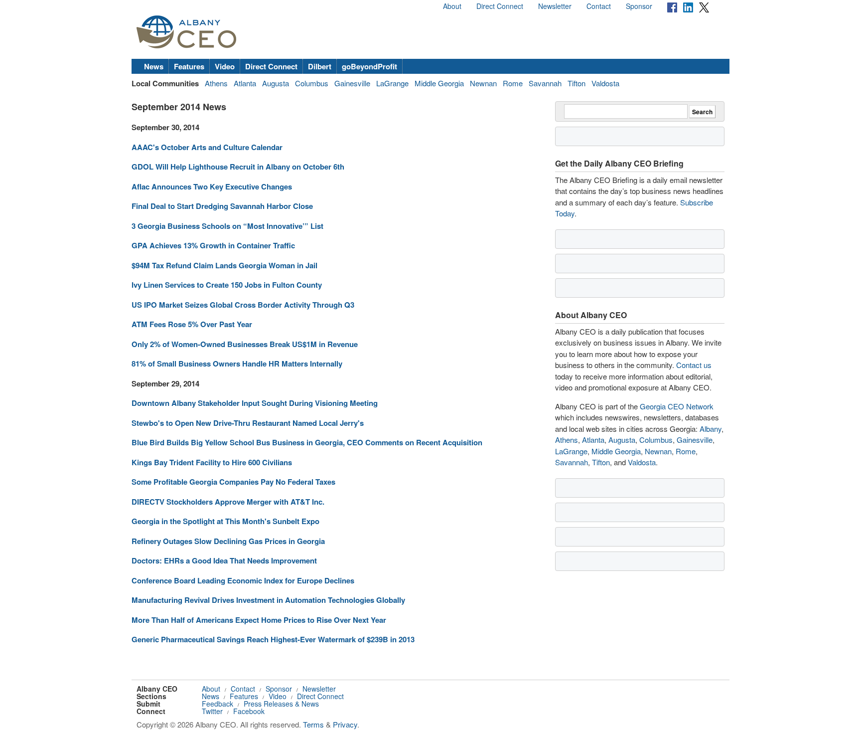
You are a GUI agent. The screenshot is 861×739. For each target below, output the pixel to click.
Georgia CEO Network (677, 406)
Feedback (217, 704)
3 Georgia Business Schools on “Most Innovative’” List (227, 225)
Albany (710, 428)
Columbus (311, 83)
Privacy (345, 724)
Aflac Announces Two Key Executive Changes (212, 186)
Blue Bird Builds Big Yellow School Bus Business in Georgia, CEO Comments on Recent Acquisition (307, 442)
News (153, 66)
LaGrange (392, 83)
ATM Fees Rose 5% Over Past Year (192, 324)
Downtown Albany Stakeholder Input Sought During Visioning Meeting (255, 402)
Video (225, 66)
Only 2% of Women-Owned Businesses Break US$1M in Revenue (245, 344)
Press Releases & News (281, 704)
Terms (313, 724)
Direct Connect (499, 6)
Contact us (694, 365)
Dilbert (319, 66)
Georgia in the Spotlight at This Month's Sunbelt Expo (225, 521)
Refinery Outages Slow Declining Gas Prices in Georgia (228, 541)
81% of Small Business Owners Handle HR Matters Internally (237, 363)
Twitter (212, 711)
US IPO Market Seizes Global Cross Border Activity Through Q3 (243, 304)
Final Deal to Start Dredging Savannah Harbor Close (222, 205)
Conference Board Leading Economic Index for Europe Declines (243, 580)
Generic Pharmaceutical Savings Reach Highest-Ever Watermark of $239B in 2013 (273, 639)
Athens (216, 83)
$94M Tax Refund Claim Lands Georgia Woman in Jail (224, 265)
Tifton (576, 83)
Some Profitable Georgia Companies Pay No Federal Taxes (233, 481)
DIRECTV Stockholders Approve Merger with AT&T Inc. (228, 501)
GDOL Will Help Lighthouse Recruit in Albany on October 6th (238, 166)
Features (189, 66)
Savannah (545, 83)
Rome (513, 83)
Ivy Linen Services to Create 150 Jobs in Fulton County (227, 284)
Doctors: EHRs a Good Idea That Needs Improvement (224, 560)
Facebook (249, 711)
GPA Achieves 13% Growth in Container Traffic (213, 245)
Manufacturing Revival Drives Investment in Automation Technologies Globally (268, 599)
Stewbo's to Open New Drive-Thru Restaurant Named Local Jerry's (248, 422)
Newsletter (555, 6)
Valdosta (605, 83)
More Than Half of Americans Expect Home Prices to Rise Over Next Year (259, 619)
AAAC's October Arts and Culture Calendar (207, 147)
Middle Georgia (439, 83)
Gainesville (352, 83)
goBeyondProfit (369, 66)
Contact (598, 6)
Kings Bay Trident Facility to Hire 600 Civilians (212, 462)
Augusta (275, 83)
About (452, 6)
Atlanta (245, 83)
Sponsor (639, 6)
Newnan (483, 83)
